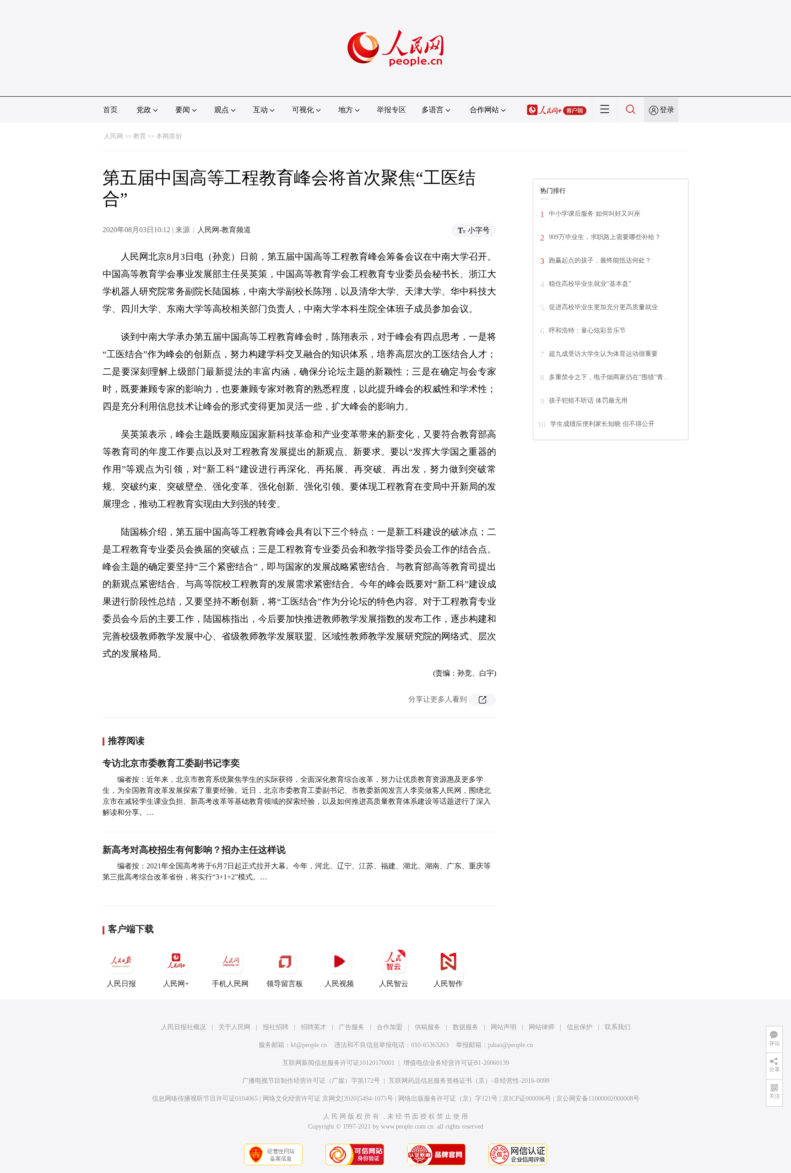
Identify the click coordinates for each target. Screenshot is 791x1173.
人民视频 (339, 984)
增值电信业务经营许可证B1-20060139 (456, 1062)
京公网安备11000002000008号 (597, 1098)
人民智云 (393, 984)
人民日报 (121, 984)
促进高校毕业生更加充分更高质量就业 (603, 307)
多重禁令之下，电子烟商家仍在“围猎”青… (609, 377)
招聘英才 (313, 1027)
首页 (110, 110)
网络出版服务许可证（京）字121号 (448, 1098)
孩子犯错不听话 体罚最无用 (588, 400)
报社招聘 (275, 1027)
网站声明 (503, 1027)
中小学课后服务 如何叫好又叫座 (594, 213)
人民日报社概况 (183, 1027)
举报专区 (391, 110)
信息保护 (579, 1027)
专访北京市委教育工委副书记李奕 (171, 763)
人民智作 (448, 984)
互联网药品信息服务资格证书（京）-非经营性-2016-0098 (469, 1080)
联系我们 (617, 1027)
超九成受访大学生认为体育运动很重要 (603, 353)
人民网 (113, 136)
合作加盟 (389, 1027)
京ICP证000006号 (527, 1098)
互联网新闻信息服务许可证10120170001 (338, 1062)
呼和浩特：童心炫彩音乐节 (587, 330)
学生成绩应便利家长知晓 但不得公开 (602, 423)
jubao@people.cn (510, 1045)
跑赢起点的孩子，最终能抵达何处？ (600, 260)
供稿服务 (427, 1027)
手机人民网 (230, 984)
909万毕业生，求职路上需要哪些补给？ (605, 237)
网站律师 (541, 1027)
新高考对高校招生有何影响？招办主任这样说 (194, 850)
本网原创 (169, 136)
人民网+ (176, 984)
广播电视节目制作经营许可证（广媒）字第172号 (311, 1080)
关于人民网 (234, 1027)
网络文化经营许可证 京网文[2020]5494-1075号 (328, 1098)
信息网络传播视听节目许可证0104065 (205, 1098)
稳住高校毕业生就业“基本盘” (590, 283)
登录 (667, 110)
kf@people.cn (309, 1045)
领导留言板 (284, 984)
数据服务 (465, 1027)
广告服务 (351, 1027)
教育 (139, 136)
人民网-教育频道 (224, 230)
